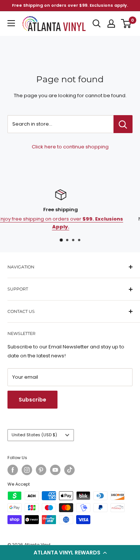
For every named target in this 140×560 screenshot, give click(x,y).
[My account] (111, 23)
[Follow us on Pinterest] (41, 470)
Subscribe (32, 399)
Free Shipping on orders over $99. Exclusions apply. (70, 5)
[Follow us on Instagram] (27, 470)
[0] (126, 23)
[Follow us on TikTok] (69, 470)
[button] (70, 552)
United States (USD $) (34, 435)
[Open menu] (11, 23)
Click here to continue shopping (70, 146)
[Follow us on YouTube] (55, 470)
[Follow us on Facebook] (12, 470)
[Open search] (97, 23)
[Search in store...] (123, 124)
